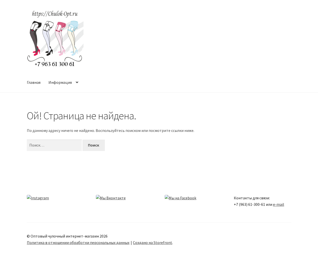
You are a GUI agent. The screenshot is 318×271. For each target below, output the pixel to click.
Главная (33, 82)
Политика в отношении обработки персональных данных (78, 242)
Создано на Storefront (152, 242)
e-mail (278, 204)
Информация (60, 82)
